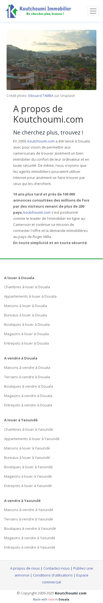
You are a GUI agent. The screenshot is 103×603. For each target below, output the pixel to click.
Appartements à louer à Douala (30, 296)
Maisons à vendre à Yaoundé (28, 509)
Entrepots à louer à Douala (26, 343)
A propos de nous (25, 568)
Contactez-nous (56, 568)
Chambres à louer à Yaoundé (28, 429)
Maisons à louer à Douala (25, 305)
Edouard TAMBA (40, 95)
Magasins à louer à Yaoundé (28, 476)
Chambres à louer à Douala (27, 286)
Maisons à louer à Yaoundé (27, 448)
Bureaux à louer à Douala (25, 315)
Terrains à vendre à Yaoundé (28, 519)
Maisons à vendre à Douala (27, 367)
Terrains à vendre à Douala (27, 376)
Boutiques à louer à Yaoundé (28, 466)
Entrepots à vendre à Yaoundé (29, 547)
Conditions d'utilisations (53, 575)
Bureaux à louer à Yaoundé (27, 457)
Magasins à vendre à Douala (28, 395)
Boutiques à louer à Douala (27, 324)
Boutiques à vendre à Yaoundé (30, 528)
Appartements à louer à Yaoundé (32, 438)
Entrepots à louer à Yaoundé (28, 485)
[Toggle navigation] (93, 11)
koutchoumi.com (41, 141)
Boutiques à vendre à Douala (28, 386)
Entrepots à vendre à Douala (28, 405)
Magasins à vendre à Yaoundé (29, 537)
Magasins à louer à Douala (26, 333)
